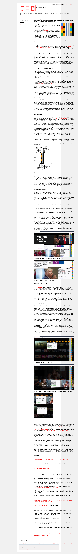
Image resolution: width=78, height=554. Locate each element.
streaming (38, 535)
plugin (35, 535)
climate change (43, 533)
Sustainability (42, 535)
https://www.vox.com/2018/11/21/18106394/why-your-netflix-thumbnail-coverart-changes (51, 459)
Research (57, 4)
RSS (71, 4)
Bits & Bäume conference (63, 426)
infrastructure (61, 533)
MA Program (63, 4)
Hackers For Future (44, 429)
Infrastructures (67, 533)
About (54, 4)
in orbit (51, 83)
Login (68, 4)
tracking (47, 535)
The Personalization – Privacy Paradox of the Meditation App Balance (34, 543)
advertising (38, 533)
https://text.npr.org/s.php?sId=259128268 (42, 505)
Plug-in (71, 533)
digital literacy (49, 533)
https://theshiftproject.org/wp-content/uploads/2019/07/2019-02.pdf (46, 487)
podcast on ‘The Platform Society (60, 118)
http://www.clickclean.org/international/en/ (62, 479)
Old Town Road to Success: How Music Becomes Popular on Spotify (60, 543)
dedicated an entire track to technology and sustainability (57, 430)
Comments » (22, 24)
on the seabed (40, 83)
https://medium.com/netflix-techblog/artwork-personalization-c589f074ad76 (48, 472)
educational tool (55, 533)
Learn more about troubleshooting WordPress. (27, 549)
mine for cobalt (47, 30)
